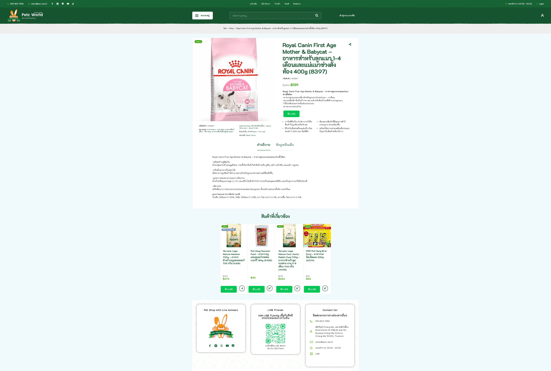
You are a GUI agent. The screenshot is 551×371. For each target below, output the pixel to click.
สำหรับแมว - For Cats (256, 131)
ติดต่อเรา (297, 4)
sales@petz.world (39, 4)
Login (541, 4)
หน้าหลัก (253, 4)
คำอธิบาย (263, 145)
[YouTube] (67, 3)
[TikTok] (73, 3)
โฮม (225, 28)
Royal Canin (251, 135)
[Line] (62, 3)
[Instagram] (57, 3)
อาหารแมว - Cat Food (215, 129)
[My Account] (542, 15)
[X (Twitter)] (221, 346)
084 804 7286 (17, 4)
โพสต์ (287, 4)
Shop (231, 28)
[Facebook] (52, 3)
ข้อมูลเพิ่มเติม (285, 145)
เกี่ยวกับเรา (265, 4)
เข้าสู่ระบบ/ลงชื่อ (347, 15)
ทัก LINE (291, 113)
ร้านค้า (277, 4)
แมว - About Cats (251, 128)
